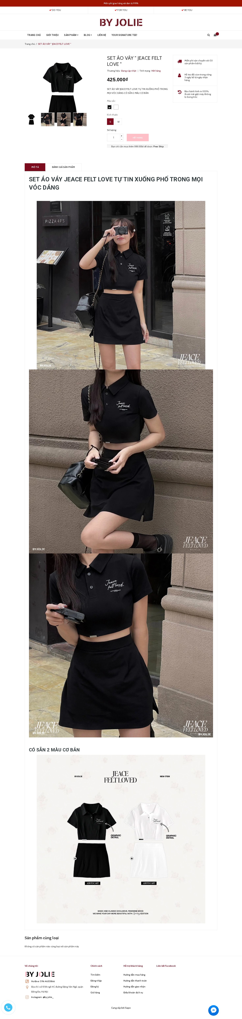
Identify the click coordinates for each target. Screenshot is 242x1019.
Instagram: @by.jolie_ (42, 997)
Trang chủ (34, 35)
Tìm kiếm (95, 974)
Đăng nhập (96, 980)
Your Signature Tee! (124, 35)
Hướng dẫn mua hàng (134, 974)
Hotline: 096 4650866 (43, 981)
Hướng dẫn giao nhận (134, 986)
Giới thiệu (52, 35)
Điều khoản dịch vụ (133, 992)
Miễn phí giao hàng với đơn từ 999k (121, 3)
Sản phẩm (70, 35)
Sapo (128, 1007)
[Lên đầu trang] (236, 1009)
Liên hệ (101, 35)
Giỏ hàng (95, 992)
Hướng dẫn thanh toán (135, 980)
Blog (87, 35)
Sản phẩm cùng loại (42, 937)
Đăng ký (95, 986)
